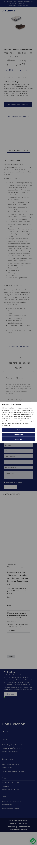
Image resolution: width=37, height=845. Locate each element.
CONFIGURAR (18, 434)
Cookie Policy (8, 425)
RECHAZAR (18, 439)
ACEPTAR (18, 429)
